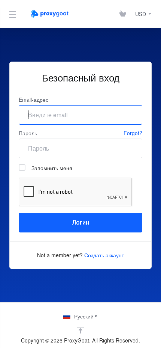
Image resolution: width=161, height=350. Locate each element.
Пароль (28, 133)
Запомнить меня (51, 168)
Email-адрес (33, 99)
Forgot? (133, 133)
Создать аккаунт (104, 255)
